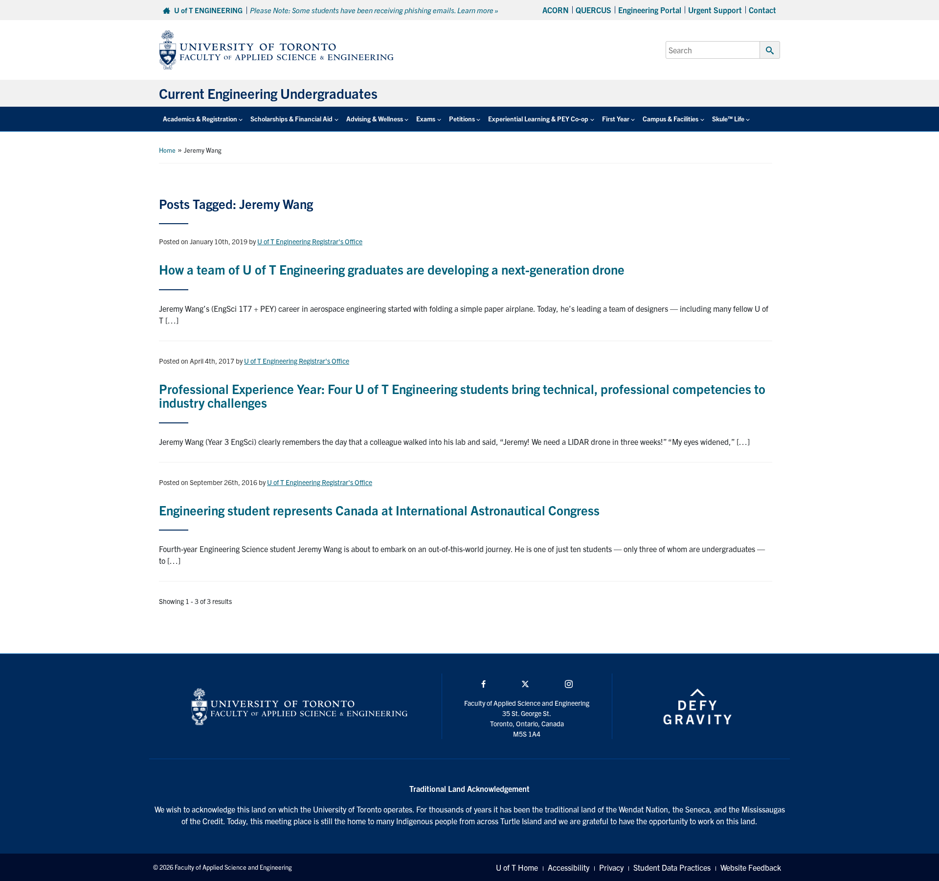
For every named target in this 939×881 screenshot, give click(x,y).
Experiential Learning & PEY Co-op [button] (538, 119)
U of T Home (517, 867)
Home (167, 150)
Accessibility (568, 867)
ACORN (555, 10)
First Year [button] (615, 119)
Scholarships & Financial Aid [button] (291, 119)
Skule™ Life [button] (728, 119)
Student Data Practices (672, 867)
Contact (762, 10)
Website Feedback (750, 867)
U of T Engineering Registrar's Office (309, 241)
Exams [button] (425, 119)
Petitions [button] (462, 119)
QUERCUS (593, 10)
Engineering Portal (649, 10)
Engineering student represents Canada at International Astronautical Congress (379, 510)
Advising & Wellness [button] (374, 119)
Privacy (611, 867)
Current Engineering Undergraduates (268, 93)
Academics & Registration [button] (200, 119)
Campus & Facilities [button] (670, 119)
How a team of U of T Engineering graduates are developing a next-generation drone (392, 269)
